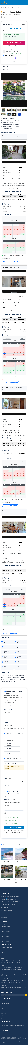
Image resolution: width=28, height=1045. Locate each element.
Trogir (12, 982)
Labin (11, 960)
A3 (14, 28)
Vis (19, 982)
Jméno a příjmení (9, 709)
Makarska (18, 980)
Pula (2, 962)
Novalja (18, 967)
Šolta (9, 982)
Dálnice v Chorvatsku (6, 931)
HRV (18, 794)
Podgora (3, 982)
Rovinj (8, 962)
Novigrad (20, 960)
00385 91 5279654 (9, 55)
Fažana (8, 960)
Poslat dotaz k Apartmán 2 (11, 382)
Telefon (9, 722)
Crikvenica (6, 967)
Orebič (19, 987)
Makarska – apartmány (6, 1006)
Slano (2, 989)
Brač (8, 980)
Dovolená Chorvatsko (6, 950)
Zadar (6, 975)
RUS (14, 794)
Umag (17, 962)
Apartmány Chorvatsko (6, 926)
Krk (10, 967)
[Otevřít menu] (25, 2)
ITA (18, 791)
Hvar (14, 980)
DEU (14, 791)
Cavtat (2, 987)
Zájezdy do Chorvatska (6, 924)
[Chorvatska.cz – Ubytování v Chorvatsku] (4, 2)
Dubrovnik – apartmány (6, 1001)
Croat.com (3, 952)
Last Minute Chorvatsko (6, 938)
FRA (9, 794)
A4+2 (11, 28)
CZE (5, 791)
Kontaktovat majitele (15, 42)
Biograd (2, 974)
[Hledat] (26, 995)
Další (22, 218)
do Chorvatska (5, 907)
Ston (5, 989)
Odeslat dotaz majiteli (15, 827)
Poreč (24, 960)
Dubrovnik (7, 987)
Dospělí (6, 772)
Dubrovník (4, 985)
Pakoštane (9, 974)
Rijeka (14, 969)
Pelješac (24, 987)
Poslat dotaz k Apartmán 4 (11, 633)
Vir (24, 974)
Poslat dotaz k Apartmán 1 (11, 261)
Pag (14, 974)
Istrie (2, 958)
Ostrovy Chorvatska (5, 929)
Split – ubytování (5, 1003)
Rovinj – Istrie (4, 1010)
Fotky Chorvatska (5, 936)
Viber (21, 58)
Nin (6, 974)
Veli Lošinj (18, 969)
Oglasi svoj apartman (7, 910)
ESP (5, 794)
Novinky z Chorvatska (6, 941)
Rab (11, 969)
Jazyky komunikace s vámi (14, 789)
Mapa (14, 61)
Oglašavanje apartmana (23, 1042)
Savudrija (13, 962)
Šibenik (17, 974)
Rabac (5, 962)
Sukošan (21, 974)
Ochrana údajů (4, 1042)
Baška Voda (3, 980)
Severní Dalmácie (6, 972)
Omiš (17, 7)
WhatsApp (9, 58)
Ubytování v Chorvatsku (11, 898)
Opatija (8, 969)
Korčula (11, 987)
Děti (8, 778)
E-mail (6, 716)
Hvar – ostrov (4, 1008)
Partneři (4, 915)
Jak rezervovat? (6, 1030)
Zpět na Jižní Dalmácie (8, 69)
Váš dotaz (9, 799)
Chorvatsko (3, 7)
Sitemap (14, 1041)
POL (5, 796)
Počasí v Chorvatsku (6, 934)
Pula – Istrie (3, 1013)
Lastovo (16, 987)
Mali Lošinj (14, 967)
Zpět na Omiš (6, 67)
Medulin (15, 960)
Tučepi (16, 982)
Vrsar (20, 962)
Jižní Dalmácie (11, 7)
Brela (11, 980)
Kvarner (3, 965)
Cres (2, 967)
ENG (9, 791)
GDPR (9, 1041)
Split (7, 982)
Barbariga (3, 960)
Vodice (2, 975)
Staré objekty (5, 917)
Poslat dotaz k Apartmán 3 (11, 505)
